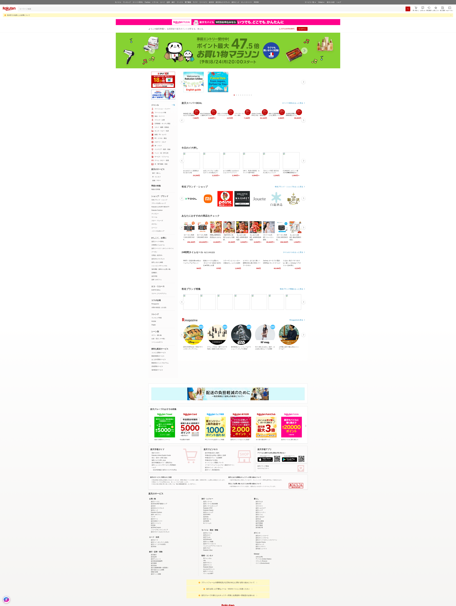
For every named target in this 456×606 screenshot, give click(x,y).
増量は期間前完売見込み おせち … (215, 237)
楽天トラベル (207, 522)
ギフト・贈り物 (157, 335)
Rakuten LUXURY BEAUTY (160, 207)
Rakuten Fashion (157, 210)
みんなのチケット (209, 590)
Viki (204, 581)
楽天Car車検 (260, 542)
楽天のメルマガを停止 (170, 470)
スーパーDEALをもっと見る (292, 103)
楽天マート (154, 540)
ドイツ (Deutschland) (262, 584)
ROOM (256, 2)
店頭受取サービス (157, 366)
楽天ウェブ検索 (208, 562)
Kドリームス (207, 544)
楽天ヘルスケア (261, 529)
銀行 (173, 2)
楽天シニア (259, 531)
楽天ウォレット (156, 580)
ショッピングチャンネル (159, 266)
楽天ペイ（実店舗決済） (213, 470)
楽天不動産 (259, 546)
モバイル (118, 2)
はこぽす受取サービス (159, 359)
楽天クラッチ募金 (263, 466)
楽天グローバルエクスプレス (160, 552)
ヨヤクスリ (259, 527)
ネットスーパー (246, 2)
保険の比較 (154, 593)
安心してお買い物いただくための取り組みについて (244, 483)
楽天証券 (154, 577)
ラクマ (195, 2)
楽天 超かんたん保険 (157, 590)
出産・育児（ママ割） (159, 339)
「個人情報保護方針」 (181, 484)
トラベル (155, 2)
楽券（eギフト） (157, 279)
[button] (422, 8)
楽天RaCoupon (156, 548)
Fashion (147, 2)
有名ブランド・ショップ (159, 200)
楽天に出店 (331, 2)
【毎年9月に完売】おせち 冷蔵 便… (228, 237)
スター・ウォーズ (157, 220)
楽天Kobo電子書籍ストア (159, 524)
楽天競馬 (206, 542)
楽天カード (154, 561)
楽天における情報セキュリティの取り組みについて (244, 477)
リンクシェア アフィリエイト (212, 567)
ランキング (127, 2)
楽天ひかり (206, 556)
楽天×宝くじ (207, 540)
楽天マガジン (207, 583)
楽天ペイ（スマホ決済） (159, 565)
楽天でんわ (206, 558)
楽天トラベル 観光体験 (210, 524)
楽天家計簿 (259, 548)
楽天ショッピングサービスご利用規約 (164, 465)
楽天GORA (206, 535)
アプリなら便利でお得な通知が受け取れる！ (271, 453)
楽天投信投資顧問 (156, 582)
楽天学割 (154, 276)
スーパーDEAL (138, 2)
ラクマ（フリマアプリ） (159, 293)
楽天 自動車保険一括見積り (159, 588)
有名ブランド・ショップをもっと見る (289, 187)
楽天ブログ (206, 569)
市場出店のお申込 (210, 455)
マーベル (154, 217)
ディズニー (155, 214)
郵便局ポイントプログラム (160, 363)
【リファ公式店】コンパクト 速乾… (268, 237)
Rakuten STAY (208, 529)
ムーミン (154, 227)
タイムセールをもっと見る (293, 252)
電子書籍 (188, 2)
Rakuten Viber (208, 571)
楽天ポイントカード (262, 556)
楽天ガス (258, 524)
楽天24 (211, 2)
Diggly (154, 325)
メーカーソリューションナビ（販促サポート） (220, 465)
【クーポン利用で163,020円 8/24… (188, 237)
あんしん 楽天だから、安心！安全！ (296, 485)
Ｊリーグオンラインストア (159, 550)
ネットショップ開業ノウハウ (214, 462)
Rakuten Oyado (208, 531)
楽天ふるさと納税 (157, 262)
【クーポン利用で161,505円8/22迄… (282, 237)
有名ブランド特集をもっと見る (291, 289)
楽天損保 (154, 584)
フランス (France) (261, 582)
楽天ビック (235, 2)
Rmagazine (155, 304)
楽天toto (206, 537)
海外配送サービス (157, 370)
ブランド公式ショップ (159, 203)
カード (162, 2)
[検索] (408, 9)
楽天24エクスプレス (223, 2)
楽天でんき (259, 522)
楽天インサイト (261, 567)
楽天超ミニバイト (261, 569)
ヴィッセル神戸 (208, 594)
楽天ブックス (155, 522)
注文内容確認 (157, 470)
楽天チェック (260, 565)
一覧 (173, 105)
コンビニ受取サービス (159, 352)
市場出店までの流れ (211, 460)
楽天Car (258, 540)
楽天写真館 (259, 544)
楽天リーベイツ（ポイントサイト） (163, 248)
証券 (168, 2)
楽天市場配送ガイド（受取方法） (162, 462)
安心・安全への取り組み (159, 458)
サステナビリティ (263, 468)
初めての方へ (156, 453)
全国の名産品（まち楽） (159, 307)
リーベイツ (203, 2)
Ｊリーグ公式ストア (158, 231)
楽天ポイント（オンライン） (214, 467)
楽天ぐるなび (260, 537)
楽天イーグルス (208, 592)
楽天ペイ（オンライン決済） (160, 563)
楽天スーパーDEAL (158, 241)
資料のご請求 (221, 455)
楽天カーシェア (208, 533)
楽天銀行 (154, 575)
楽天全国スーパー (156, 542)
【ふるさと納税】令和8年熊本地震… (242, 237)
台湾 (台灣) (259, 577)
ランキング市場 (157, 318)
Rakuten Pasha (261, 563)
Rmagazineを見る (296, 320)
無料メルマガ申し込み (159, 460)
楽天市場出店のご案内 (212, 453)
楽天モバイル (207, 554)
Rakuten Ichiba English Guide (161, 455)
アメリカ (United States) (263, 580)
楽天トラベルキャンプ (210, 527)
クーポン (154, 252)
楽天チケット (207, 586)
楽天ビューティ (261, 533)
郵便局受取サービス (158, 356)
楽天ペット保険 (156, 595)
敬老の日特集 (156, 189)
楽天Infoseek (207, 560)
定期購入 (154, 272)
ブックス (180, 2)
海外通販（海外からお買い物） (161, 269)
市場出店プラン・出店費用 (213, 458)
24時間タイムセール (158, 245)
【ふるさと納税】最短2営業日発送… (295, 237)
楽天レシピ (259, 535)
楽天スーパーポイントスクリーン (266, 561)
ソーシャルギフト (157, 342)
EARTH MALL (156, 290)
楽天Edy (153, 567)
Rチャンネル (207, 579)
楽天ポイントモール (262, 558)
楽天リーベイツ (156, 544)
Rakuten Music (208, 588)
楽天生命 (154, 586)
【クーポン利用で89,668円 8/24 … (202, 237)
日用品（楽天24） (157, 255)
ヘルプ (338, 2)
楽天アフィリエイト (209, 564)
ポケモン (154, 224)
